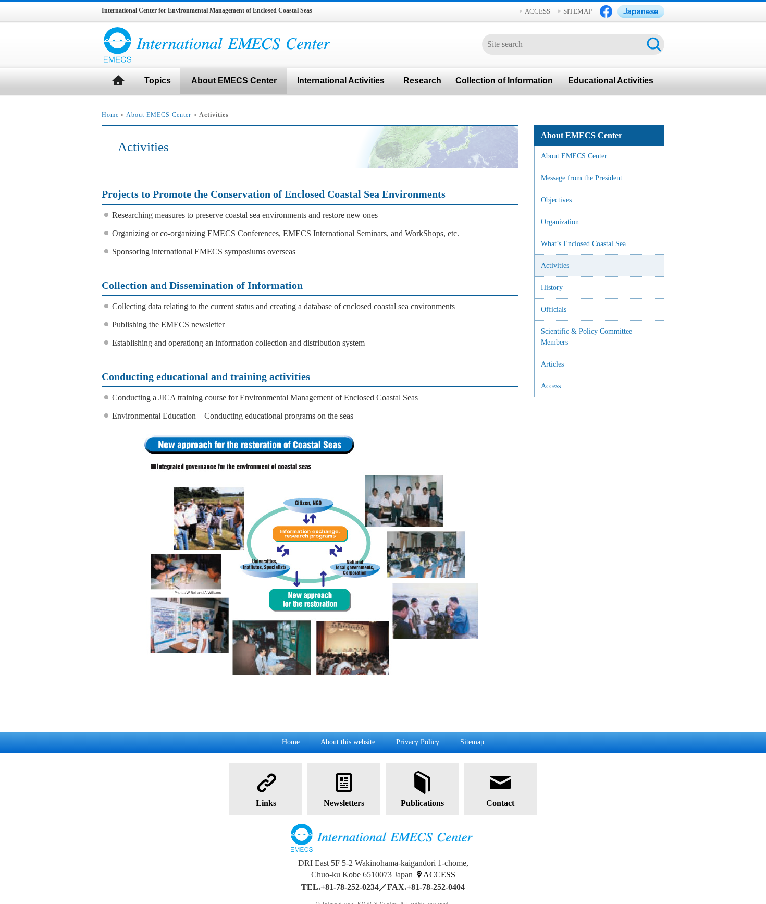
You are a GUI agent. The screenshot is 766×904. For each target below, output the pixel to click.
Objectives (556, 200)
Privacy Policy (417, 742)
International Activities (341, 80)
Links (266, 803)
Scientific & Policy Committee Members (586, 336)
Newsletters (344, 803)
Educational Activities (610, 80)
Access (551, 386)
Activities (555, 266)
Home (110, 114)
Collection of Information (504, 80)
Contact (500, 803)
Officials (553, 309)
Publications (422, 803)
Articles (552, 364)
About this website (347, 742)
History (552, 287)
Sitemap (472, 742)
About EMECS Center (234, 80)
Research (422, 80)
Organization (560, 222)
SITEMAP (577, 11)
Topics (157, 80)
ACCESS (537, 11)
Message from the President (581, 178)
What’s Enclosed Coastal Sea (583, 244)
